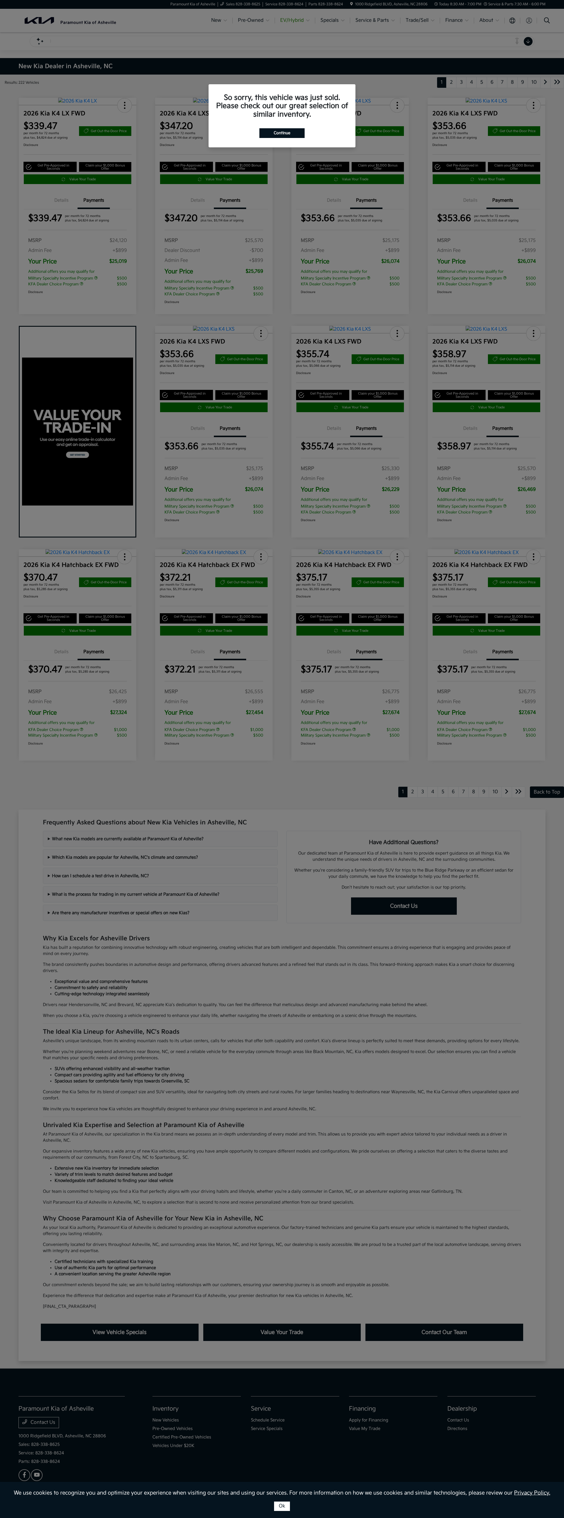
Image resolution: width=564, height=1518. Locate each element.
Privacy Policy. (532, 1493)
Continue (282, 133)
